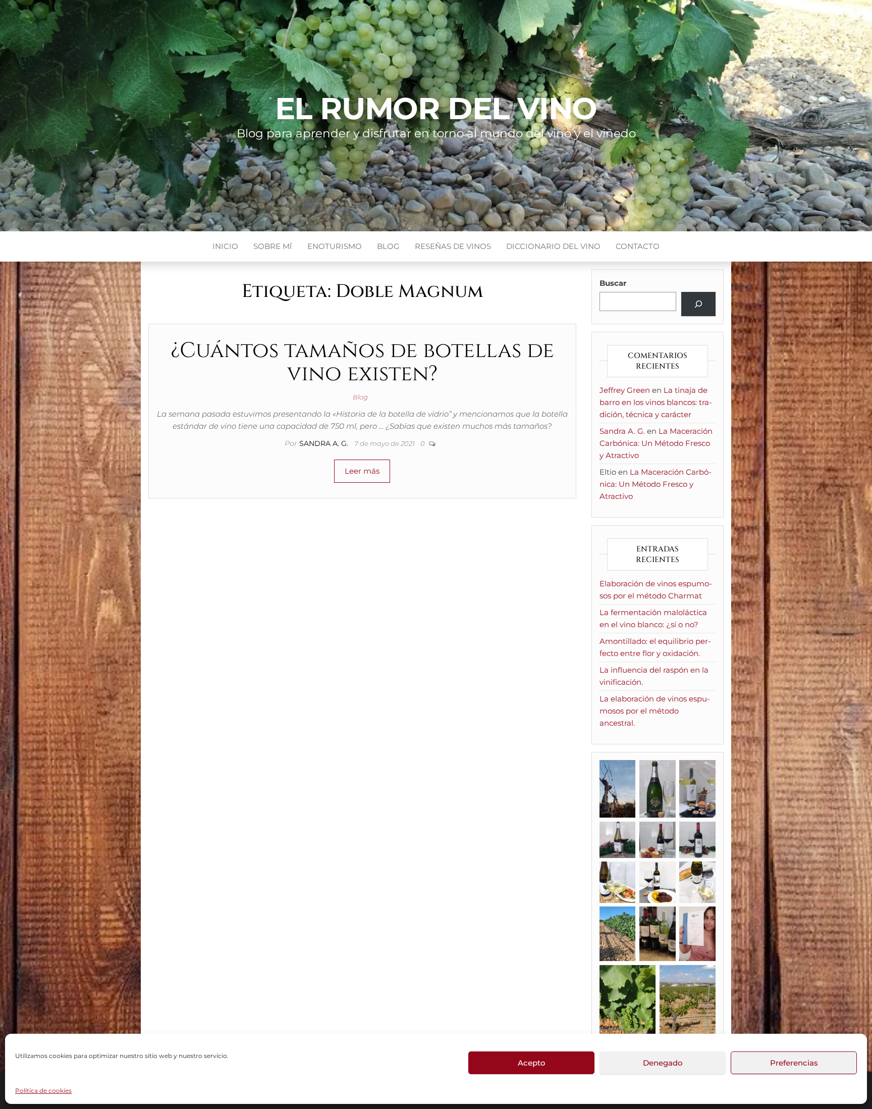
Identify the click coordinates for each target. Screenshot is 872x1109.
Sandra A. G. (324, 443)
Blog (388, 246)
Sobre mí (272, 246)
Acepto (532, 1063)
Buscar (613, 283)
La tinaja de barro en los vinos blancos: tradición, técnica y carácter (656, 402)
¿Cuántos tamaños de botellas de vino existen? (362, 362)
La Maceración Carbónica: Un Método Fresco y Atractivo (656, 443)
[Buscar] (698, 304)
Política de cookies (43, 1090)
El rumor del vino (436, 108)
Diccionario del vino (553, 246)
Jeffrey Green (625, 390)
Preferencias (794, 1063)
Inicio (225, 246)
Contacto (638, 246)
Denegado (663, 1063)
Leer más (362, 471)
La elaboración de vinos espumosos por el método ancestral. (655, 711)
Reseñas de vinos (453, 246)
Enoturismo (334, 246)
